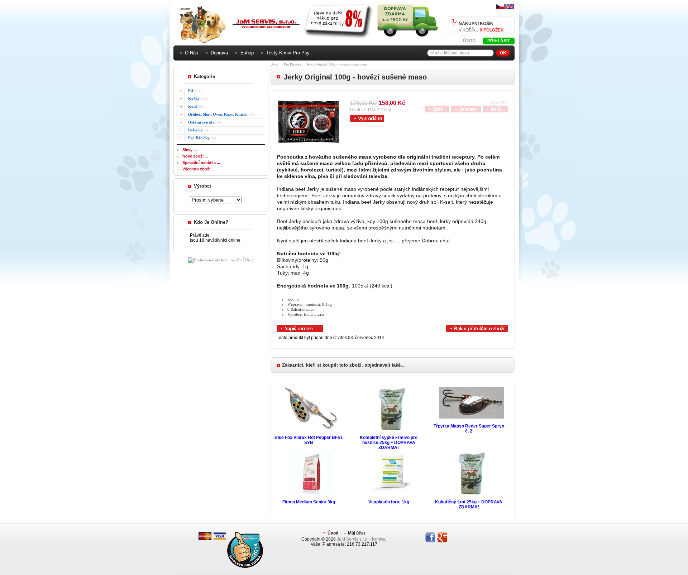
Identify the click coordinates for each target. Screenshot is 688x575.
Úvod (469, 40)
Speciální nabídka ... (201, 162)
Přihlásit (498, 40)
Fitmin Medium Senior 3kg (308, 501)
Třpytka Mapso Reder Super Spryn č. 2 (469, 429)
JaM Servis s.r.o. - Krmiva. (362, 539)
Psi (190, 90)
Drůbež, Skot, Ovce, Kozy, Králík (217, 114)
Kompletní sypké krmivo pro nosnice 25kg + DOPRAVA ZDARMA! (388, 442)
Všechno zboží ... (198, 169)
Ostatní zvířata (201, 122)
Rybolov (195, 130)
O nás (191, 52)
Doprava (219, 52)
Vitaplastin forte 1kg (388, 501)
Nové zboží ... (195, 156)
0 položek (492, 30)
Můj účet (356, 533)
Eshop (247, 52)
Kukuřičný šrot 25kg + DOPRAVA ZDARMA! (468, 504)
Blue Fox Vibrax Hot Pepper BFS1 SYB (308, 440)
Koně (192, 106)
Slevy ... (189, 150)
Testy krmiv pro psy (288, 52)
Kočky (194, 98)
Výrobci (202, 186)
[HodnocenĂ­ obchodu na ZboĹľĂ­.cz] (221, 260)
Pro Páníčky (292, 64)
